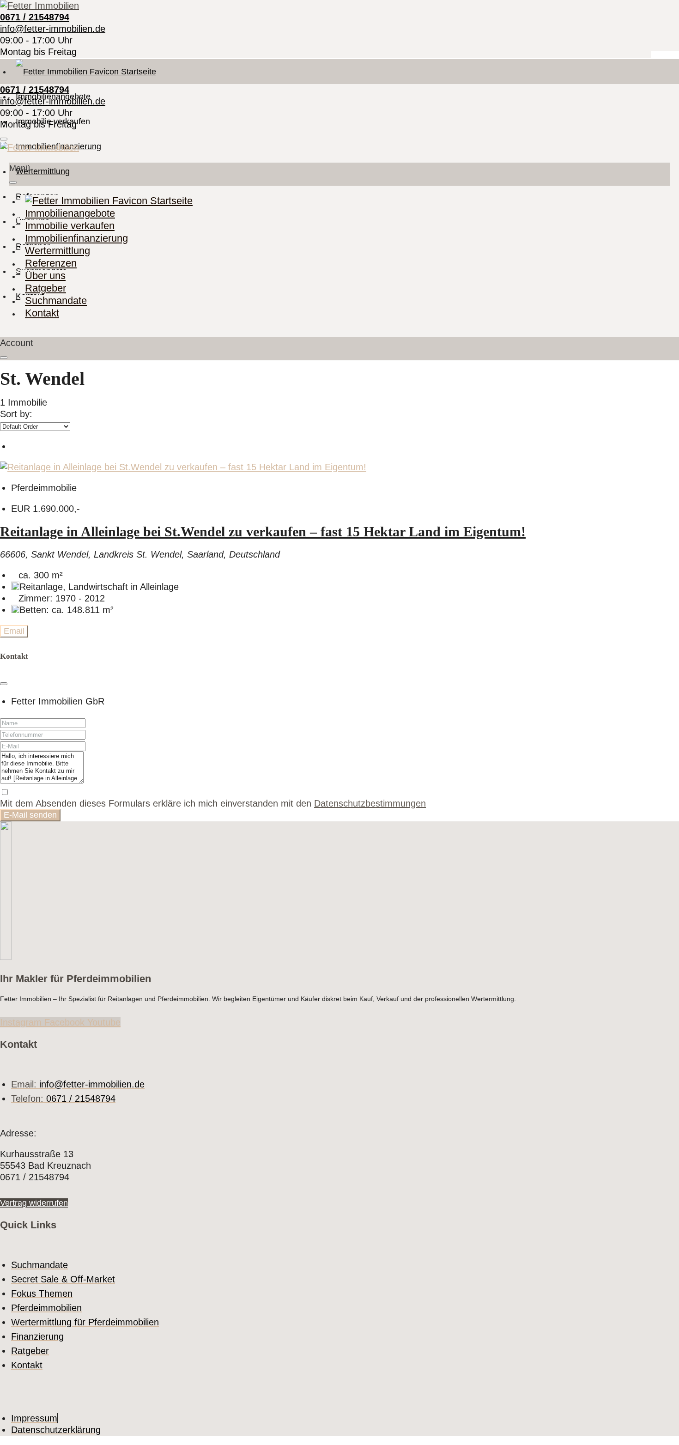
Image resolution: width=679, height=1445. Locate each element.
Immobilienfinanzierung (76, 238)
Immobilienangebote (70, 213)
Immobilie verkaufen (70, 225)
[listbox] (35, 426)
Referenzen (51, 263)
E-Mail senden (30, 815)
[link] (183, 467)
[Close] (3, 683)
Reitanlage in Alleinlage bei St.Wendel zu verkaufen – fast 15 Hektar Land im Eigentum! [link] (263, 531)
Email (14, 631)
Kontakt (42, 313)
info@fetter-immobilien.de (52, 29)
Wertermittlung (43, 171)
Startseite (137, 71)
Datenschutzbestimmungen (370, 803)
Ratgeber (45, 288)
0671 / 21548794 (34, 17)
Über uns (45, 275)
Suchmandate (56, 300)
